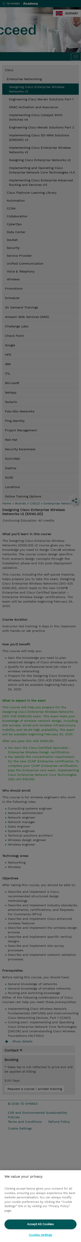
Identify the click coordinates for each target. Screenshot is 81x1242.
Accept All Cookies (40, 1224)
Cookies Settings (40, 1235)
